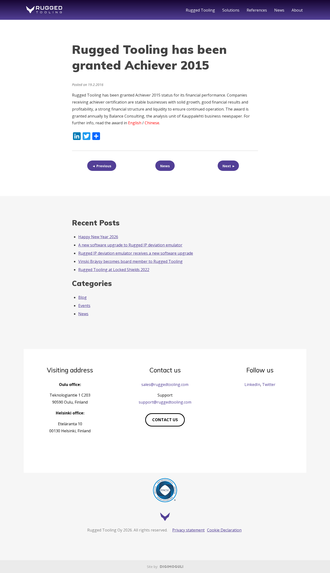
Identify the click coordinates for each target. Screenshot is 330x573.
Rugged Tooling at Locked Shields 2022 (113, 269)
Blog (82, 297)
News (279, 10)
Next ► (228, 166)
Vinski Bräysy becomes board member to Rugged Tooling (130, 261)
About (297, 10)
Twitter (268, 384)
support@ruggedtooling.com (165, 402)
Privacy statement (188, 530)
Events (84, 305)
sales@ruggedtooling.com (164, 384)
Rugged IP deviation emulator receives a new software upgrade (135, 253)
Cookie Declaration (224, 530)
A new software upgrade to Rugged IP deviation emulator (130, 245)
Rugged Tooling (200, 10)
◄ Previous (101, 166)
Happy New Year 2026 (98, 236)
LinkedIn (252, 384)
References (257, 10)
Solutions (230, 10)
